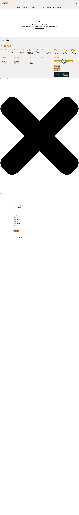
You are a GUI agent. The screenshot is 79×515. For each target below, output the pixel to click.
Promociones (16, 225)
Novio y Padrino (17, 219)
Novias (15, 215)
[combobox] (4, 78)
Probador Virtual (17, 227)
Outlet (15, 217)
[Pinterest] (8, 46)
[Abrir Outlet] (26, 7)
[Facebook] (5, 46)
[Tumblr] (10, 46)
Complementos (17, 223)
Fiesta (15, 221)
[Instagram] (2, 46)
